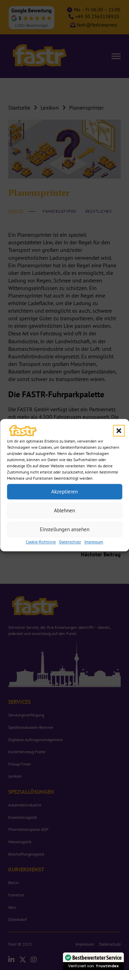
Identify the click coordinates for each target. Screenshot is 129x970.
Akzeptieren (64, 491)
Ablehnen (64, 510)
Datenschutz (70, 542)
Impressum (93, 542)
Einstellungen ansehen (64, 529)
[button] (118, 430)
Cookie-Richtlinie (41, 542)
